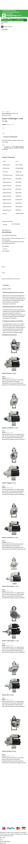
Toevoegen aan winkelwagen (10, 136)
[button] (3, 387)
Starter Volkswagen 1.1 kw (10, 640)
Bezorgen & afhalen (5, 790)
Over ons (3, 777)
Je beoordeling (6, 251)
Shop (2, 799)
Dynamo (3, 813)
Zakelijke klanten (5, 785)
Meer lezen (2, 837)
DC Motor (3, 810)
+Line (3, 142)
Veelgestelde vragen (5, 782)
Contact (3, 780)
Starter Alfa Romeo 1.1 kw (10, 586)
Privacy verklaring (5, 806)
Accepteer (8, 837)
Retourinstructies (5, 794)
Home (3, 111)
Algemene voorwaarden (6, 804)
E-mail (3, 272)
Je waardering (5, 246)
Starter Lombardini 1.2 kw (10, 428)
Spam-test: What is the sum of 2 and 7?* (11, 278)
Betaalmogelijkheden (6, 787)
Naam (3, 266)
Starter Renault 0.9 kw (9, 373)
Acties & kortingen (5, 820)
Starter (7, 111)
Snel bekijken (3, 390)
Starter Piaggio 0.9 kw (9, 483)
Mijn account (4, 801)
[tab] (7, 146)
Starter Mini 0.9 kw (8, 695)
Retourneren (4, 792)
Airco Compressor (5, 815)
